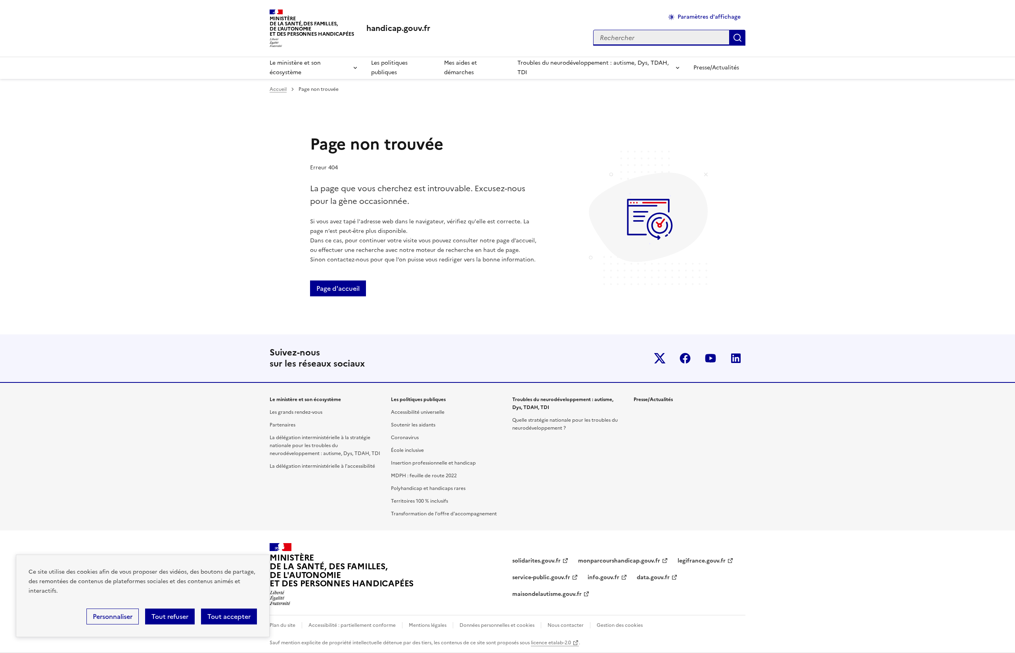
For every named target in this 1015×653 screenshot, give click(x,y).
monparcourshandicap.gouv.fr (619, 561)
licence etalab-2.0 (551, 642)
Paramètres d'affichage (709, 17)
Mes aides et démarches (460, 68)
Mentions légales (427, 625)
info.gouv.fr (603, 577)
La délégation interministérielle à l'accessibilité (322, 466)
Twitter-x (659, 358)
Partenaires (282, 424)
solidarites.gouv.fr (536, 561)
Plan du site (282, 625)
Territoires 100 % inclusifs (419, 501)
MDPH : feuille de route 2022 (424, 475)
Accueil (278, 89)
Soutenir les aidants (413, 424)
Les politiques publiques (389, 68)
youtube (710, 358)
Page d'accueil (338, 288)
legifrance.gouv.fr (702, 561)
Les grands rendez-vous (296, 412)
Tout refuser (169, 616)
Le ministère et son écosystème (295, 68)
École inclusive (407, 450)
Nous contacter (566, 625)
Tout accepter (229, 616)
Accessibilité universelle (417, 412)
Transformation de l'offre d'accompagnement (444, 513)
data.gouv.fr (653, 577)
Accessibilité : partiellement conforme (352, 625)
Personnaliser (112, 616)
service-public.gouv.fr (541, 577)
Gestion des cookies (620, 625)
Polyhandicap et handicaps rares (428, 488)
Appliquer (737, 38)
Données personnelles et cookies (497, 625)
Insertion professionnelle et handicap (433, 463)
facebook (685, 358)
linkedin (735, 358)
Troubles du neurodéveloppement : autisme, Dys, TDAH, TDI (593, 68)
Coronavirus (405, 437)
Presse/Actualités (716, 67)
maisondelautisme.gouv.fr (547, 594)
